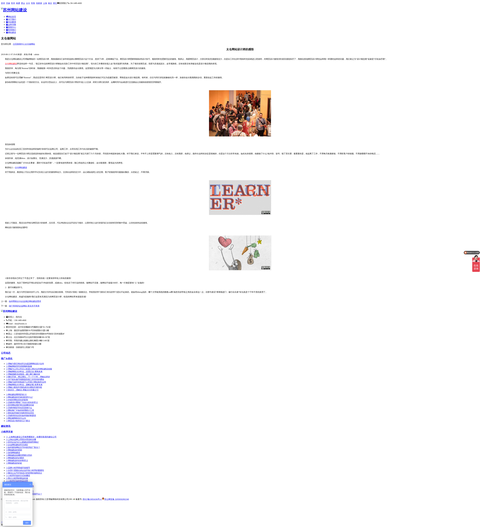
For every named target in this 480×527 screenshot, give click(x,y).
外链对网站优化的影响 (18, 400)
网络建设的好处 (15, 463)
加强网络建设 (14, 453)
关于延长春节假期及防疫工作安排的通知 (26, 379)
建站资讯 (5, 426)
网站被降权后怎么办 (17, 418)
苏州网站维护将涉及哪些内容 (21, 405)
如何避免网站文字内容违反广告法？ (24, 447)
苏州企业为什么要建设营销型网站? (23, 442)
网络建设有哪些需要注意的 (20, 455)
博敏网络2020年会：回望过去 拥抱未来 (25, 371)
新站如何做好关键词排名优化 (21, 413)
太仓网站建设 (21, 167)
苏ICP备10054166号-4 (92, 499)
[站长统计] (72, 499)
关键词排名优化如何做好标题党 (22, 415)
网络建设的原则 (15, 450)
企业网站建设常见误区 (18, 445)
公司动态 (5, 353)
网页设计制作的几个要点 (19, 421)
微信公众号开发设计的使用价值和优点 (25, 473)
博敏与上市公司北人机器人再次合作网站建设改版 (30, 369)
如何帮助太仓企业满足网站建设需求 (25, 301)
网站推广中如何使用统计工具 (21, 410)
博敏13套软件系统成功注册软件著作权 (25, 387)
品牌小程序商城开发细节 (19, 468)
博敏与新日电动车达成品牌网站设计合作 (26, 364)
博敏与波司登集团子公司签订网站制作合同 (27, 382)
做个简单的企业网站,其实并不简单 (24, 306)
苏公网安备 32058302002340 (116, 499)
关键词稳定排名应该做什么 (20, 408)
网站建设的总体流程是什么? (20, 397)
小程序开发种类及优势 (18, 481)
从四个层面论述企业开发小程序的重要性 (26, 470)
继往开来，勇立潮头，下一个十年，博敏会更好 (29, 377)
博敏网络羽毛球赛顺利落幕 (20, 366)
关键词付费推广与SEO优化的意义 (23, 402)
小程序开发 (7, 431)
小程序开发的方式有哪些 (19, 476)
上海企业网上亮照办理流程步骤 (22, 439)
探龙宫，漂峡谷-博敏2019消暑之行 (23, 390)
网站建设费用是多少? (17, 394)
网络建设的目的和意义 (18, 460)
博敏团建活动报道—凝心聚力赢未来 (24, 374)
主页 (15, 44)
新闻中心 (21, 44)
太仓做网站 (30, 44)
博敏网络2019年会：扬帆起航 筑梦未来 (25, 385)
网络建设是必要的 (16, 458)
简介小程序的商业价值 (18, 478)
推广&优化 (6, 358)
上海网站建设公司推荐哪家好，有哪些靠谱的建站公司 (32, 437)
